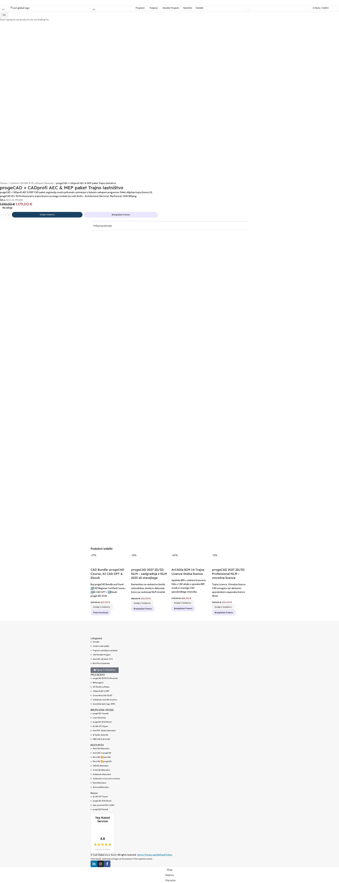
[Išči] (303, 8)
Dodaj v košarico (47, 215)
